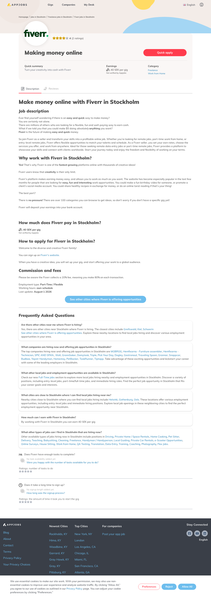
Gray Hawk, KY (59, 559)
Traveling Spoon (147, 355)
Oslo (136, 399)
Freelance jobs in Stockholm (60, 17)
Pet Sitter (173, 436)
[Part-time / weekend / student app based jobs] (17, 5)
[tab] (30, 89)
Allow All (187, 586)
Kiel (139, 329)
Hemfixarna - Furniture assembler (142, 351)
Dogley (119, 355)
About (7, 539)
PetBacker (72, 358)
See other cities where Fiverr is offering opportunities (105, 299)
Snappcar (174, 355)
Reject (169, 586)
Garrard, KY (56, 553)
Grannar (163, 355)
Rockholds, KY (58, 534)
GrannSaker (69, 355)
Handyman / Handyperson (97, 440)
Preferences (149, 586)
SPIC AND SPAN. (44, 355)
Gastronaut (130, 355)
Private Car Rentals (142, 440)
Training (123, 444)
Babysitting (50, 440)
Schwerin (148, 329)
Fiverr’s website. (50, 255)
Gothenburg (126, 399)
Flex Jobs (163, 444)
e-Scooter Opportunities (168, 440)
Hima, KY (55, 540)
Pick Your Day (105, 355)
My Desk (89, 4)
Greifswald (130, 329)
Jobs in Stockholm (38, 17)
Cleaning (63, 440)
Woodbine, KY (58, 547)
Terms (7, 551)
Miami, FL (81, 559)
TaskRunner (86, 358)
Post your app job (113, 534)
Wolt (58, 355)
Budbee (25, 358)
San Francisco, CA (86, 566)
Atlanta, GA (82, 572)
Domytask (83, 355)
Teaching (37, 440)
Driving (109, 436)
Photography (148, 444)
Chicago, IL (82, 553)
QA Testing (83, 444)
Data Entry (111, 444)
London (79, 540)
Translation (97, 444)
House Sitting (47, 444)
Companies (68, 4)
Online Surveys (29, 444)
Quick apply (165, 52)
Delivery (26, 440)
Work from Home (66, 444)
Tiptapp (99, 358)
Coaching (134, 444)
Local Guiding (122, 440)
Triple (93, 355)
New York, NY (83, 534)
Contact (8, 545)
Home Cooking (158, 436)
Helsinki (113, 399)
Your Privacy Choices (16, 564)
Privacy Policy (12, 558)
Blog (6, 532)
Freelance (75, 440)
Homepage (23, 17)
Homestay (59, 358)
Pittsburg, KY (57, 572)
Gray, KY (54, 566)
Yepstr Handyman (41, 358)
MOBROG (116, 351)
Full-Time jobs (47, 377)
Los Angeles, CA (85, 547)
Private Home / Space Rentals (132, 436)
